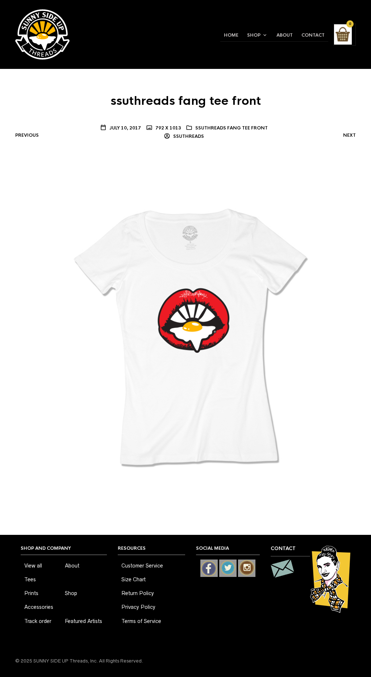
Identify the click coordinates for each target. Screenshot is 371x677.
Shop (253, 35)
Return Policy (137, 593)
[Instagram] (246, 568)
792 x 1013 (167, 128)
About (284, 35)
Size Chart (133, 579)
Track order (37, 621)
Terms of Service (141, 621)
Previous (27, 135)
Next (349, 135)
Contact (313, 35)
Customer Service (142, 566)
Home (231, 35)
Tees (30, 579)
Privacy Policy (138, 607)
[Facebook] (209, 568)
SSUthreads (188, 136)
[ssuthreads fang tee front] (186, 327)
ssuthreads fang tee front (231, 128)
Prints (31, 593)
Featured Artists (83, 621)
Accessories (38, 607)
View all (33, 566)
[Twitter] (228, 568)
